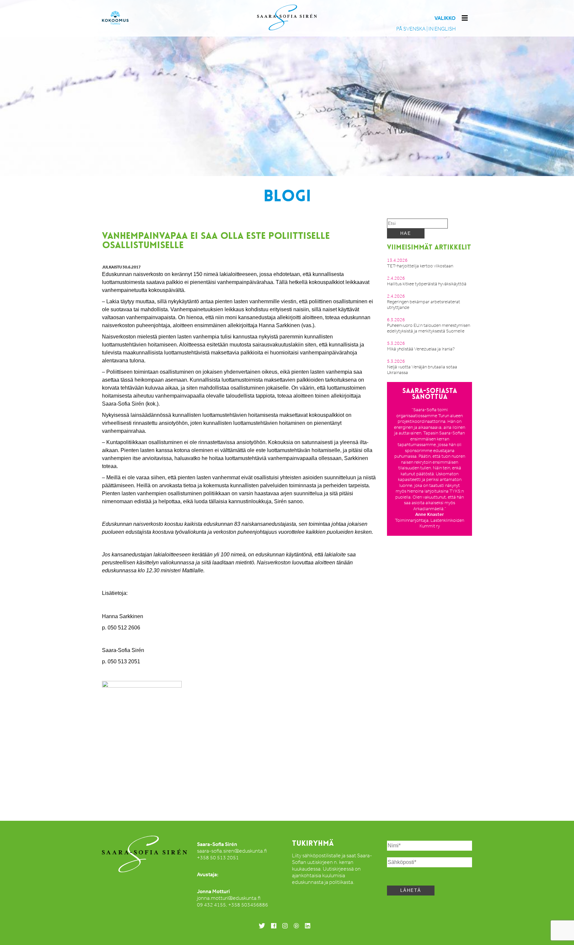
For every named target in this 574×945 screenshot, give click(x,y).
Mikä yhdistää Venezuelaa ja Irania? (421, 349)
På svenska (411, 29)
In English (442, 29)
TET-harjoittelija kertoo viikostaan (420, 266)
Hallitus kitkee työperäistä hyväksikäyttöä (426, 284)
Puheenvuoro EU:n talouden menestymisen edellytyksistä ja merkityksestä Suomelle (428, 328)
